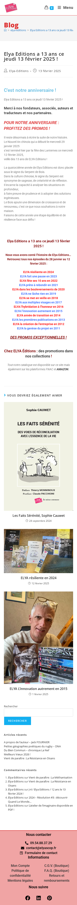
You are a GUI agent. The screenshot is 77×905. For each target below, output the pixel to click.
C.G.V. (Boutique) (56, 866)
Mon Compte (20, 866)
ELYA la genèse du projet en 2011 (38, 328)
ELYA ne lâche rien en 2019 (38, 293)
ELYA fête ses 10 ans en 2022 (38, 280)
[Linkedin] (39, 898)
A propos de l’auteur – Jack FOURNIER (26, 742)
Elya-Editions (19, 71)
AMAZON (62, 369)
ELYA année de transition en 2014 (38, 315)
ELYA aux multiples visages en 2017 (38, 302)
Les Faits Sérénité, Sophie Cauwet (39, 515)
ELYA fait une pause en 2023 (38, 276)
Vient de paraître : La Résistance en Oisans (29, 758)
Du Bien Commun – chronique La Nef (26, 750)
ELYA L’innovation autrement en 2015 (38, 688)
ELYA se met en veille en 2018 (38, 298)
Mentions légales (20, 881)
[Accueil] (5, 30)
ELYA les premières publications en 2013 (38, 319)
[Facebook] (28, 898)
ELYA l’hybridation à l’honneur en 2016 (38, 306)
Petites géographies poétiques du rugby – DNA (32, 746)
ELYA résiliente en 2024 (38, 272)
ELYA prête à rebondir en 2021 (38, 285)
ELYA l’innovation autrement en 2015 (38, 311)
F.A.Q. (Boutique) (56, 871)
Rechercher (11, 706)
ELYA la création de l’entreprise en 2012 (38, 324)
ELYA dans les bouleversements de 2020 (38, 289)
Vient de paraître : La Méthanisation (50, 777)
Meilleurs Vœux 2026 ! (17, 754)
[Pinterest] (49, 898)
